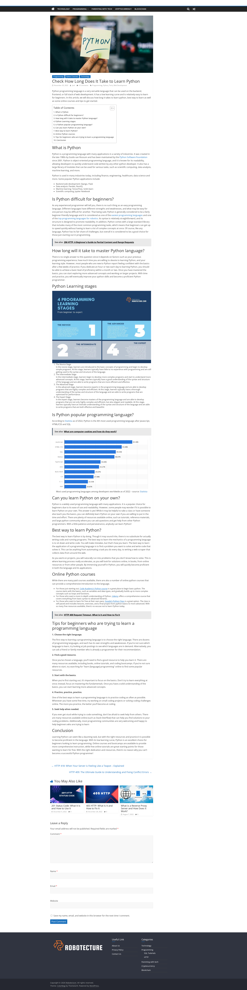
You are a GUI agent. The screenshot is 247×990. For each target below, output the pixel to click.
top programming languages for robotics (78, 218)
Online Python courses (65, 134)
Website (54, 900)
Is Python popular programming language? (73, 124)
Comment (55, 834)
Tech (111, 85)
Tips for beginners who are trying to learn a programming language (84, 137)
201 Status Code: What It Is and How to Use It (65, 807)
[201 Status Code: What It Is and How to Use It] (67, 787)
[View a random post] (194, 9)
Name (54, 871)
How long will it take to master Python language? (76, 118)
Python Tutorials (72, 76)
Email (53, 886)
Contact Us (116, 954)
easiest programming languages (127, 215)
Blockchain (140, 9)
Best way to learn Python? (66, 131)
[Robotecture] (53, 9)
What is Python (61, 112)
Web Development (120, 85)
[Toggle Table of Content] (111, 108)
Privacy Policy (117, 950)
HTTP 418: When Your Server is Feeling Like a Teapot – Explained (87, 765)
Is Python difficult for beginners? (69, 115)
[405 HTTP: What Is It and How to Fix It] (101, 787)
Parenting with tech (102, 9)
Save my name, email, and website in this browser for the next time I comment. (92, 915)
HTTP (146, 957)
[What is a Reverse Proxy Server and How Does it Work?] (136, 787)
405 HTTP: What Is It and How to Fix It (99, 807)
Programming (80, 9)
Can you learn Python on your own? (70, 127)
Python (105, 85)
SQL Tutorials (150, 953)
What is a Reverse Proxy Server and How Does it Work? (134, 808)
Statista (68, 420)
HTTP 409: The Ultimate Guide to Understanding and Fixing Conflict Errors (110, 772)
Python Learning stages (65, 121)
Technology (63, 9)
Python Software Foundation (133, 157)
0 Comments (83, 85)
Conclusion (61, 140)
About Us (116, 945)
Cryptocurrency (123, 9)
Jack (73, 85)
